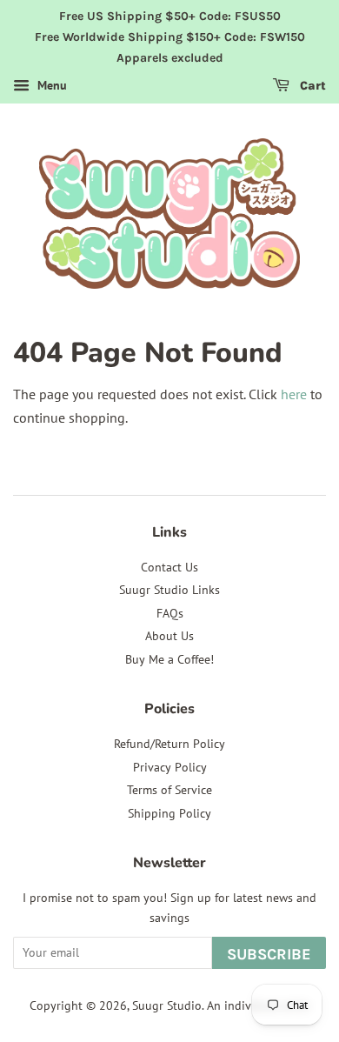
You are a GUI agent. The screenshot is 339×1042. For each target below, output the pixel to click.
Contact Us (169, 567)
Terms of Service (169, 790)
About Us (169, 636)
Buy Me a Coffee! (169, 659)
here (294, 394)
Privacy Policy (170, 767)
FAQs (169, 613)
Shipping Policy (169, 813)
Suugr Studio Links (169, 590)
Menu (50, 86)
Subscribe (269, 954)
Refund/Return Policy (169, 743)
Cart (311, 86)
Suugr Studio (167, 1005)
